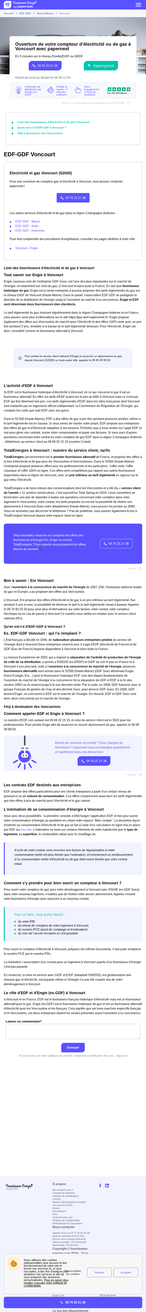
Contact (56, 1199)
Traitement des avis (62, 1217)
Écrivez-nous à (69, 1239)
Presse (56, 1208)
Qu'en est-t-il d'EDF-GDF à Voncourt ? (41, 127)
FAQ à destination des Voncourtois (40, 133)
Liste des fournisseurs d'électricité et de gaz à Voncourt (53, 122)
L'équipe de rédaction (63, 1193)
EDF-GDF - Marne (27, 221)
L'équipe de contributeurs (65, 1196)
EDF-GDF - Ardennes (29, 230)
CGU (55, 1214)
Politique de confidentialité (66, 1220)
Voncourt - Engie (26, 248)
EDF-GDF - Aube (27, 226)
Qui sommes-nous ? (62, 1190)
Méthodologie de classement (67, 1223)
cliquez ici (121, 1055)
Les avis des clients (62, 1205)
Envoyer (73, 1047)
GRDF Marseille (107, 1295)
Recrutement (59, 1211)
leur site (26, 829)
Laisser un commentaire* (24, 1021)
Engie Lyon (58, 1295)
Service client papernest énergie (69, 1202)
